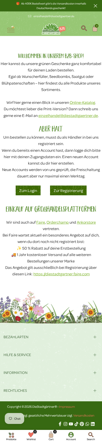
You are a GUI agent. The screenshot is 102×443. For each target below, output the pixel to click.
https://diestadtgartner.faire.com (61, 273)
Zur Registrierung (68, 190)
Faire (40, 222)
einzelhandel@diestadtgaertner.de (53, 16)
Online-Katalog (82, 102)
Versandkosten (83, 415)
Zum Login (28, 190)
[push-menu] (11, 29)
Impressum (67, 406)
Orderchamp (57, 222)
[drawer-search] (84, 28)
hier (7, 156)
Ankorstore (86, 222)
